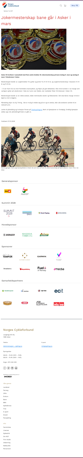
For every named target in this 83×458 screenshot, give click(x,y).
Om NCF (6, 436)
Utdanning (6, 442)
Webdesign (5, 374)
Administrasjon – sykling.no (12, 346)
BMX (4, 402)
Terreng (5, 390)
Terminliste (7, 427)
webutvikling (12, 374)
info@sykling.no (47, 346)
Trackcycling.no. (36, 109)
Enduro (5, 396)
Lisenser (6, 430)
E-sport (5, 412)
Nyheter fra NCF (8, 11)
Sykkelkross (7, 405)
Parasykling (7, 418)
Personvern (7, 449)
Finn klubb (7, 439)
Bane (5, 399)
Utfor (5, 393)
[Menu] (74, 4)
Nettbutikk (6, 446)
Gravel (5, 415)
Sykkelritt (6, 433)
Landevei (6, 387)
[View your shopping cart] (65, 5)
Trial (4, 409)
